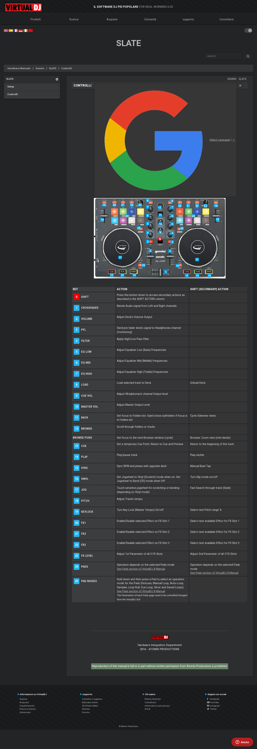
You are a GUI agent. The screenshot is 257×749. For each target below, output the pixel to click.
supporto (188, 19)
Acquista (112, 19)
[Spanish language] (11, 30)
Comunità (150, 19)
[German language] (21, 30)
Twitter (213, 709)
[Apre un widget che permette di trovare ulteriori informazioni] (242, 742)
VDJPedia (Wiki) (90, 705)
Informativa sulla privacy (157, 705)
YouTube (214, 702)
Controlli (66, 68)
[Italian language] (26, 30)
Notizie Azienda (153, 699)
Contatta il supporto (92, 699)
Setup (10, 86)
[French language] (16, 30)
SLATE (52, 68)
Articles (86, 709)
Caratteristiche (27, 705)
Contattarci (150, 702)
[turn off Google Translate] (240, 85)
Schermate (25, 712)
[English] (6, 30)
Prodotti (36, 19)
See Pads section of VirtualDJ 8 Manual (141, 568)
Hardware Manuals (19, 68)
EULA (147, 709)
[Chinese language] (31, 30)
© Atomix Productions (128, 726)
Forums (86, 712)
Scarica (73, 19)
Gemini (40, 68)
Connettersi (227, 19)
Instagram (214, 705)
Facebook (213, 699)
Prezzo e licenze (28, 709)
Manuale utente (90, 702)
